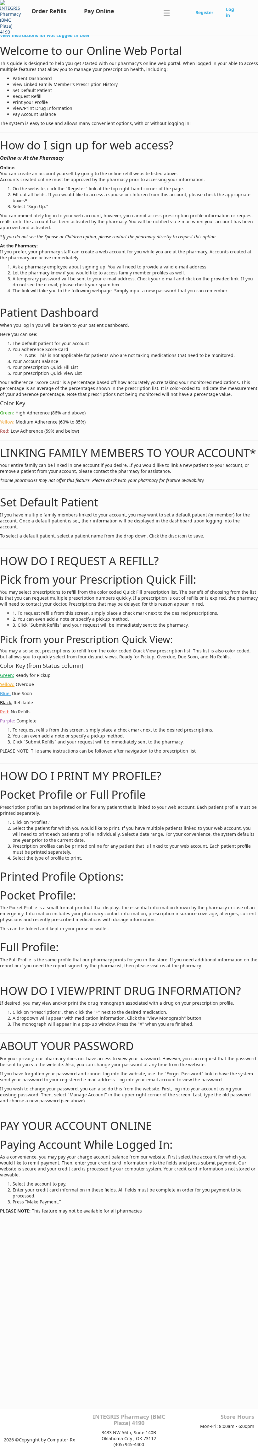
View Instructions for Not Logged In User (45, 35)
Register (204, 12)
